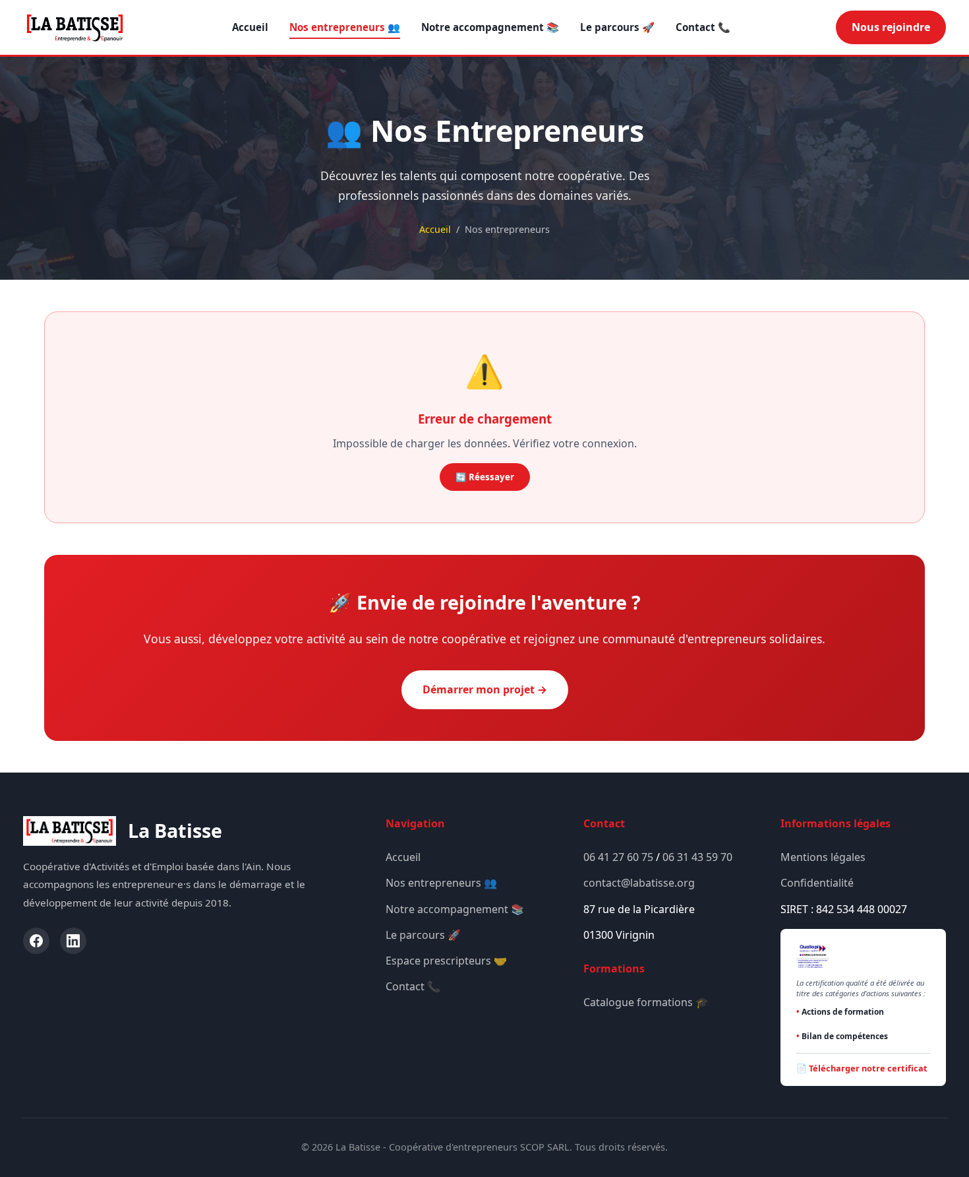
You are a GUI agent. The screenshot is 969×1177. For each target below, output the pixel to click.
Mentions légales (823, 857)
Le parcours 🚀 (617, 27)
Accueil (250, 27)
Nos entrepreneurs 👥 (344, 27)
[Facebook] (36, 941)
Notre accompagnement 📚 (490, 27)
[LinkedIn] (73, 941)
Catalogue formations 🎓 (646, 1002)
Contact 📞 (703, 27)
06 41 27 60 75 (618, 857)
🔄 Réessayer (484, 477)
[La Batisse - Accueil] (75, 27)
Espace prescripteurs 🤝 (446, 960)
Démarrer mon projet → (485, 689)
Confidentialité (817, 882)
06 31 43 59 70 (697, 857)
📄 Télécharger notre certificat (861, 1068)
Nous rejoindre (891, 27)
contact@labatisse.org (639, 882)
